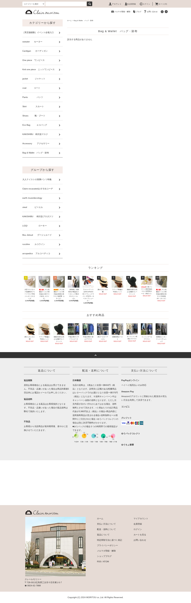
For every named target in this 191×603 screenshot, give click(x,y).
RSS (99, 561)
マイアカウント (141, 518)
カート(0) (162, 4)
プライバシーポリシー (107, 545)
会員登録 (132, 4)
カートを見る (140, 534)
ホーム (69, 20)
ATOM (106, 561)
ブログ (138, 12)
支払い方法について (106, 524)
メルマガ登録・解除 (122, 12)
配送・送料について (106, 529)
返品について (103, 534)
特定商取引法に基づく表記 (109, 540)
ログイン (146, 4)
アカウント (117, 4)
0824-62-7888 (34, 585)
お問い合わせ (152, 12)
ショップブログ (104, 556)
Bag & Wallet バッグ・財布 (83, 20)
